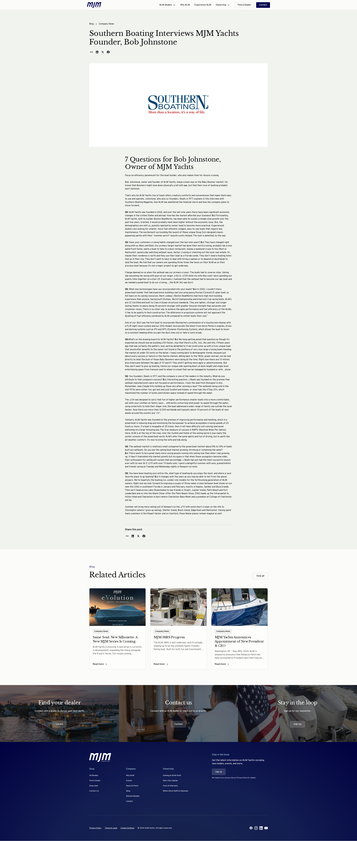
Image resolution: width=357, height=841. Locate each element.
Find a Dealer (244, 5)
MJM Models (165, 5)
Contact (263, 5)
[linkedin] (261, 828)
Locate (59, 724)
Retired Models (132, 796)
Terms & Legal (111, 828)
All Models (93, 775)
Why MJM (185, 5)
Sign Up (297, 724)
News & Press (132, 786)
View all (260, 576)
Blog (91, 24)
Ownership (221, 5)
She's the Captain (170, 780)
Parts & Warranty (170, 786)
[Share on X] (102, 52)
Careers (129, 801)
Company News (106, 24)
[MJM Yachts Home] (94, 5)
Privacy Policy (95, 828)
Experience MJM (202, 5)
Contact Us (94, 791)
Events (129, 780)
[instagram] (256, 828)
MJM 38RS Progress (169, 637)
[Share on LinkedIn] (97, 52)
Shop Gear (93, 786)
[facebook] (251, 828)
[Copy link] (91, 52)
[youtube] (266, 828)
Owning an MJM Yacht (172, 775)
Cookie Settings (127, 828)
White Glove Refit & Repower (175, 791)
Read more (98, 664)
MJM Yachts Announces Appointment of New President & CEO (239, 641)
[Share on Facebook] (108, 52)
